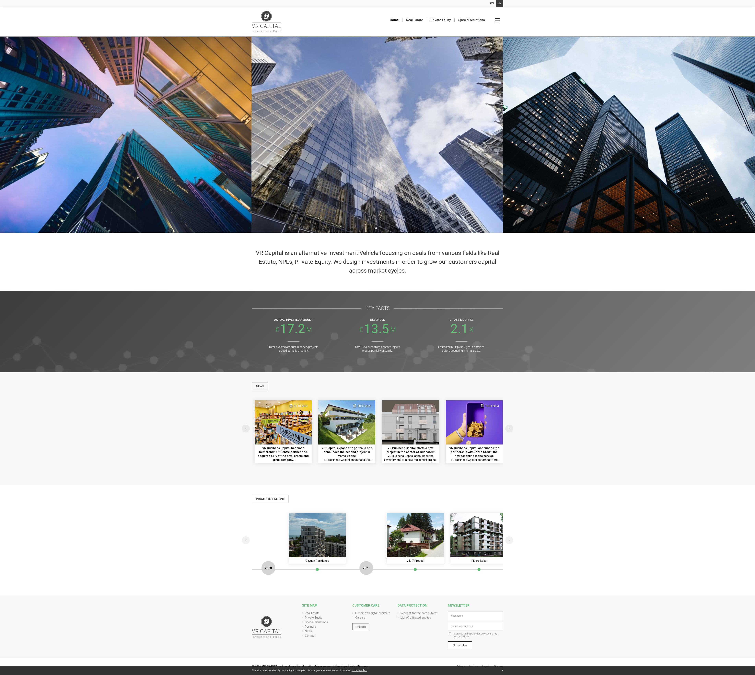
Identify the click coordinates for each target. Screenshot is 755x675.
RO (492, 3)
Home (394, 20)
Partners (310, 626)
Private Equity (441, 20)
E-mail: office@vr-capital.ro (372, 613)
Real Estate (414, 20)
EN (499, 3)
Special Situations (471, 20)
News (308, 631)
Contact (310, 635)
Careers (360, 617)
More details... (359, 670)
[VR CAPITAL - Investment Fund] (266, 21)
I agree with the (475, 635)
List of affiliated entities (416, 617)
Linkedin (360, 627)
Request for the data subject (419, 613)
